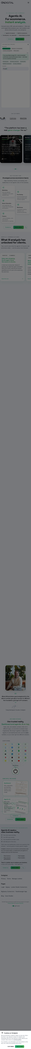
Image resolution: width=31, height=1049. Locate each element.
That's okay (19, 1046)
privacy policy (17, 1039)
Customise (10, 1046)
